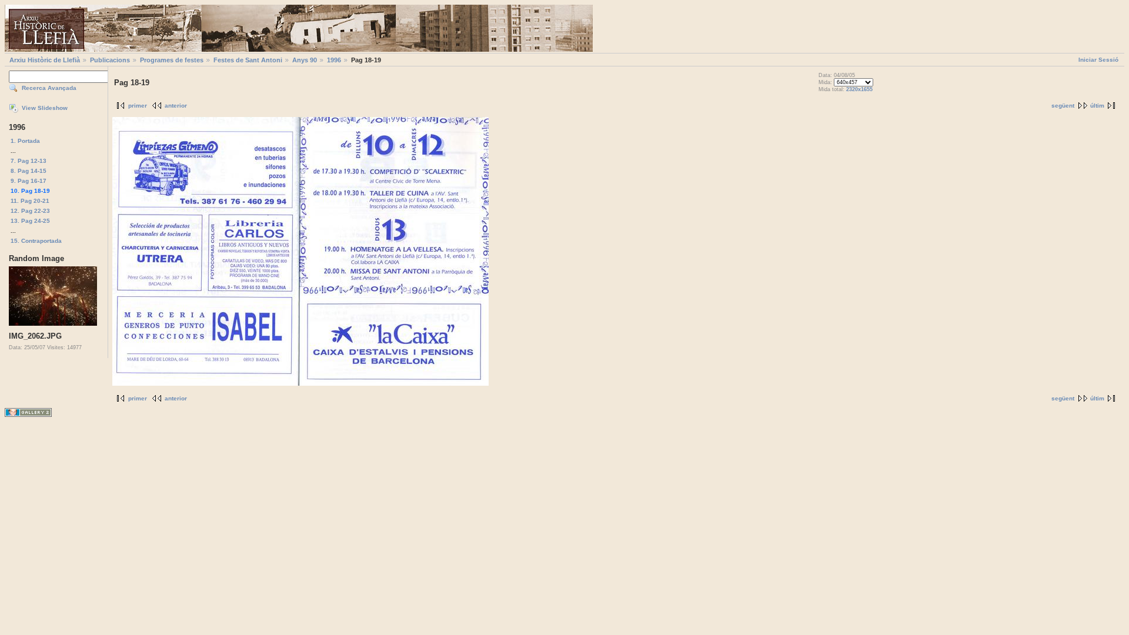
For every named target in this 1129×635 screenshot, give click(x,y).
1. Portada (25, 141)
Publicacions (110, 59)
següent (1062, 105)
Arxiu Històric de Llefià (44, 59)
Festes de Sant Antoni (247, 59)
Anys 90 (304, 59)
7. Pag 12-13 (28, 161)
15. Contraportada (36, 241)
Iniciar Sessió (1098, 59)
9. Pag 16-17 (28, 181)
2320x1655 (859, 89)
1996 (334, 59)
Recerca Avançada (49, 88)
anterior (176, 105)
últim (1097, 105)
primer (137, 105)
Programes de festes (171, 59)
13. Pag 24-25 (30, 221)
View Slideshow (45, 108)
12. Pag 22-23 (30, 211)
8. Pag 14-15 (28, 171)
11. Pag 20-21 (30, 201)
